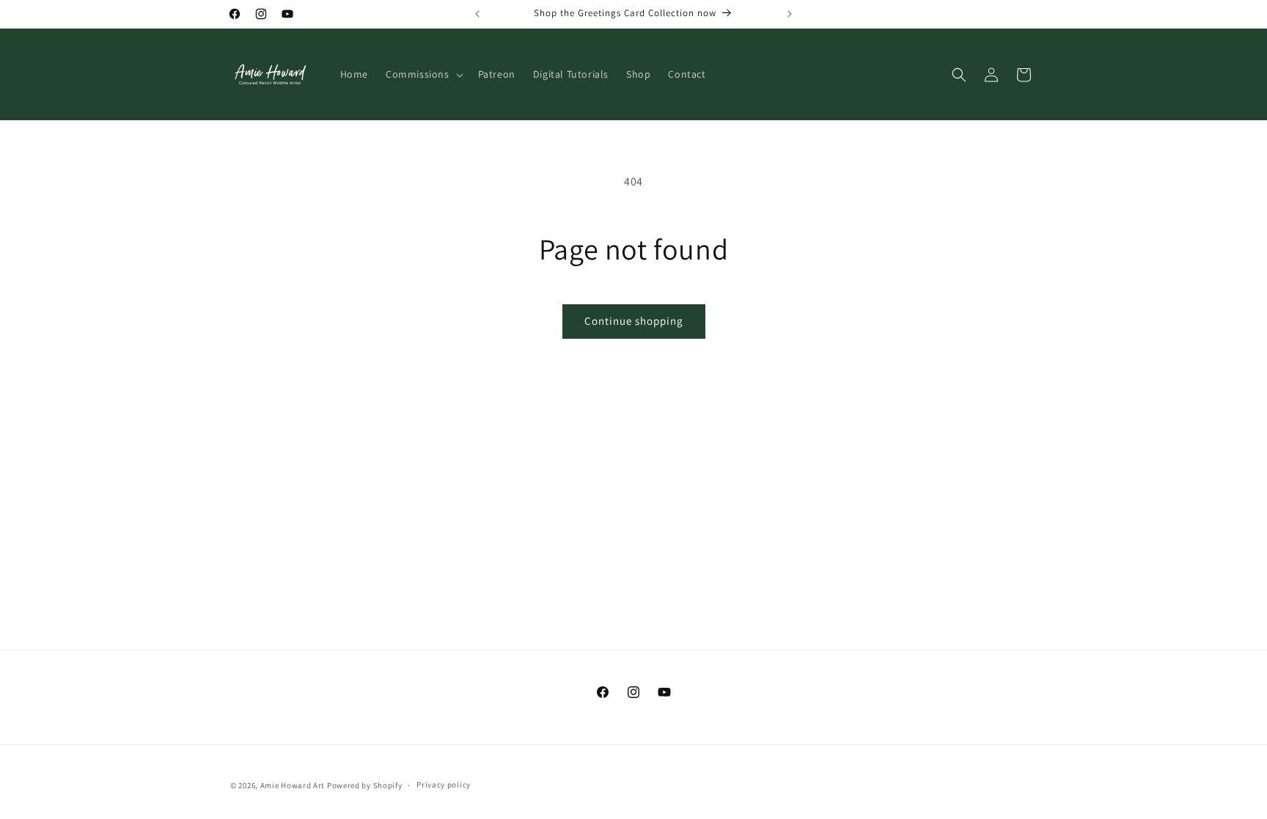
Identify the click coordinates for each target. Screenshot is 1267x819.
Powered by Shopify (365, 785)
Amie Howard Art (293, 785)
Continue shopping (633, 321)
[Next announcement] (790, 14)
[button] (423, 74)
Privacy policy (443, 784)
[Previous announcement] (477, 14)
